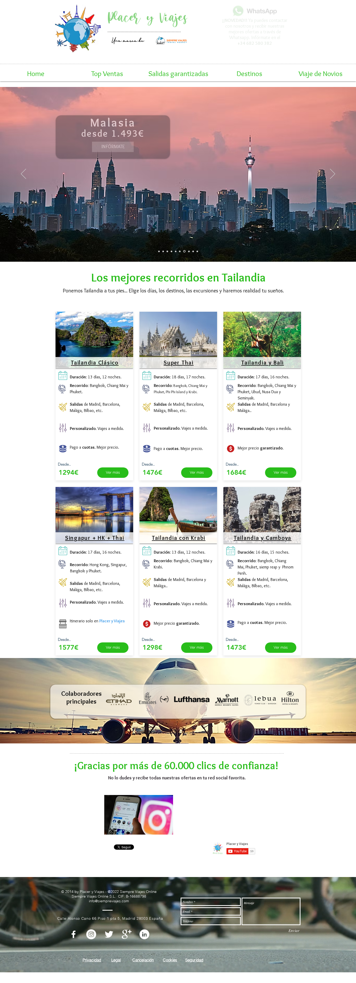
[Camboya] (188, 251)
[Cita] (251, 45)
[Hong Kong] (197, 251)
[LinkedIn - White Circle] (144, 934)
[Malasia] (184, 251)
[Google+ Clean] (127, 934)
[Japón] (167, 251)
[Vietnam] (163, 251)
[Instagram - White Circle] (91, 934)
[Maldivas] (180, 251)
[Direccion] (243, 45)
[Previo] (219, 27)
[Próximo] (289, 27)
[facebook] (73, 934)
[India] (175, 251)
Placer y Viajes (147, 17)
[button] (107, 73)
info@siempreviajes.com (109, 901)
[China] (171, 251)
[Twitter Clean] (109, 934)
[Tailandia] (159, 251)
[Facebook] (258, 45)
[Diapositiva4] (266, 45)
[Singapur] (193, 251)
